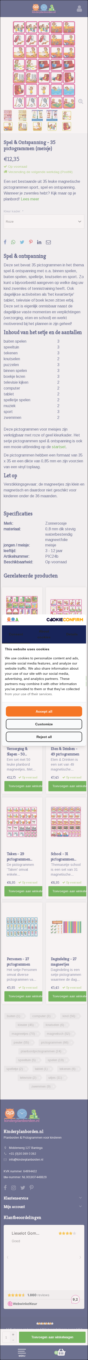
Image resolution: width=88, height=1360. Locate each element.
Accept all (44, 711)
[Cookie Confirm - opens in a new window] (64, 619)
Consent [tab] (16, 634)
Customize (44, 724)
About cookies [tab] (44, 634)
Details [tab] (72, 634)
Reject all (44, 737)
